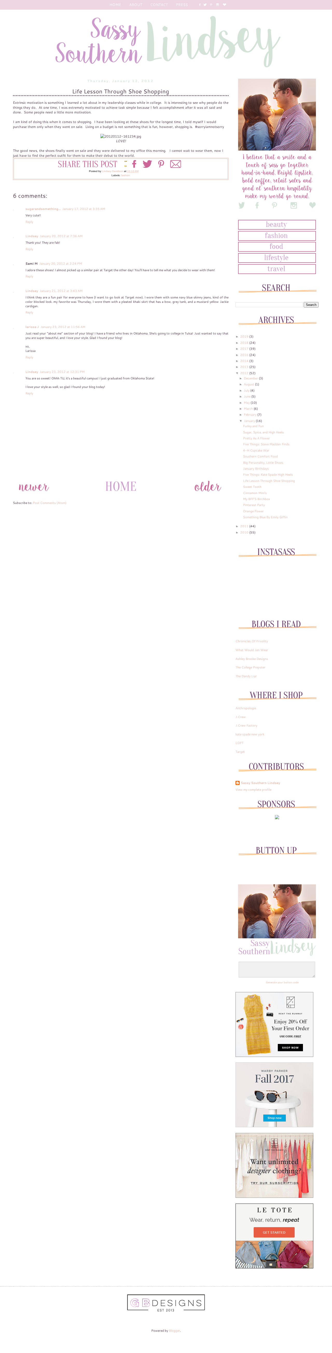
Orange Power (253, 511)
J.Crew (241, 717)
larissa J (32, 327)
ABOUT (135, 4)
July (247, 390)
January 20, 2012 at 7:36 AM (61, 236)
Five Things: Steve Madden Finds (266, 444)
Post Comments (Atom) (49, 503)
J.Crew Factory (246, 725)
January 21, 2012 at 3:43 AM (61, 291)
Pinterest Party (254, 505)
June (247, 396)
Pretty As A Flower (256, 438)
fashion (125, 175)
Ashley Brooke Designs (252, 659)
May (247, 402)
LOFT (240, 743)
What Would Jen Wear (252, 650)
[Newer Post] (33, 495)
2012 (244, 373)
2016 (244, 355)
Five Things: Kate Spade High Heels (268, 474)
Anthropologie (246, 708)
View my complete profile (253, 789)
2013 (244, 367)
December (251, 378)
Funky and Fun (253, 426)
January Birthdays (256, 468)
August (249, 384)
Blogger (174, 1330)
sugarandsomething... (43, 209)
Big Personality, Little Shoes (263, 462)
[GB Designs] (166, 1310)
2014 (244, 361)
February (250, 414)
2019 (244, 336)
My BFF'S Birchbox (256, 499)
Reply (29, 222)
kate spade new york (250, 734)
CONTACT (159, 4)
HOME (115, 4)
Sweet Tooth (252, 486)
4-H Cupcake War (256, 450)
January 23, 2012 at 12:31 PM (62, 372)
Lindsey (31, 236)
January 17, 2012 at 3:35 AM (83, 209)
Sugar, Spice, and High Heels (263, 432)
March (249, 408)
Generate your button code (282, 982)
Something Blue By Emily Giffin (265, 517)
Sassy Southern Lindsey (260, 783)
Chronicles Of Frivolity (252, 641)
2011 (244, 526)
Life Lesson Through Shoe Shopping (269, 481)
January (250, 421)
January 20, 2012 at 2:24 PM (60, 263)
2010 (244, 532)
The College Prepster (250, 667)
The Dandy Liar (246, 676)
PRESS (182, 4)
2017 (244, 348)
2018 (244, 342)
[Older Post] (208, 495)
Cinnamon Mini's (255, 493)
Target (240, 751)
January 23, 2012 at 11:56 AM (62, 327)
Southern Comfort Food (260, 456)
